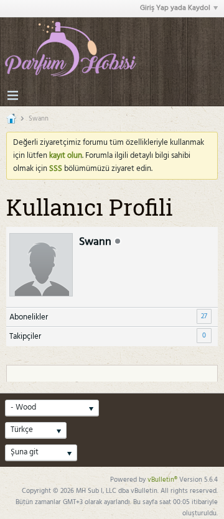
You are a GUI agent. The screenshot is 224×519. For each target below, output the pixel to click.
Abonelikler (28, 317)
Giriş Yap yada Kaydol (175, 8)
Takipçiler (25, 336)
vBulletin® (162, 479)
